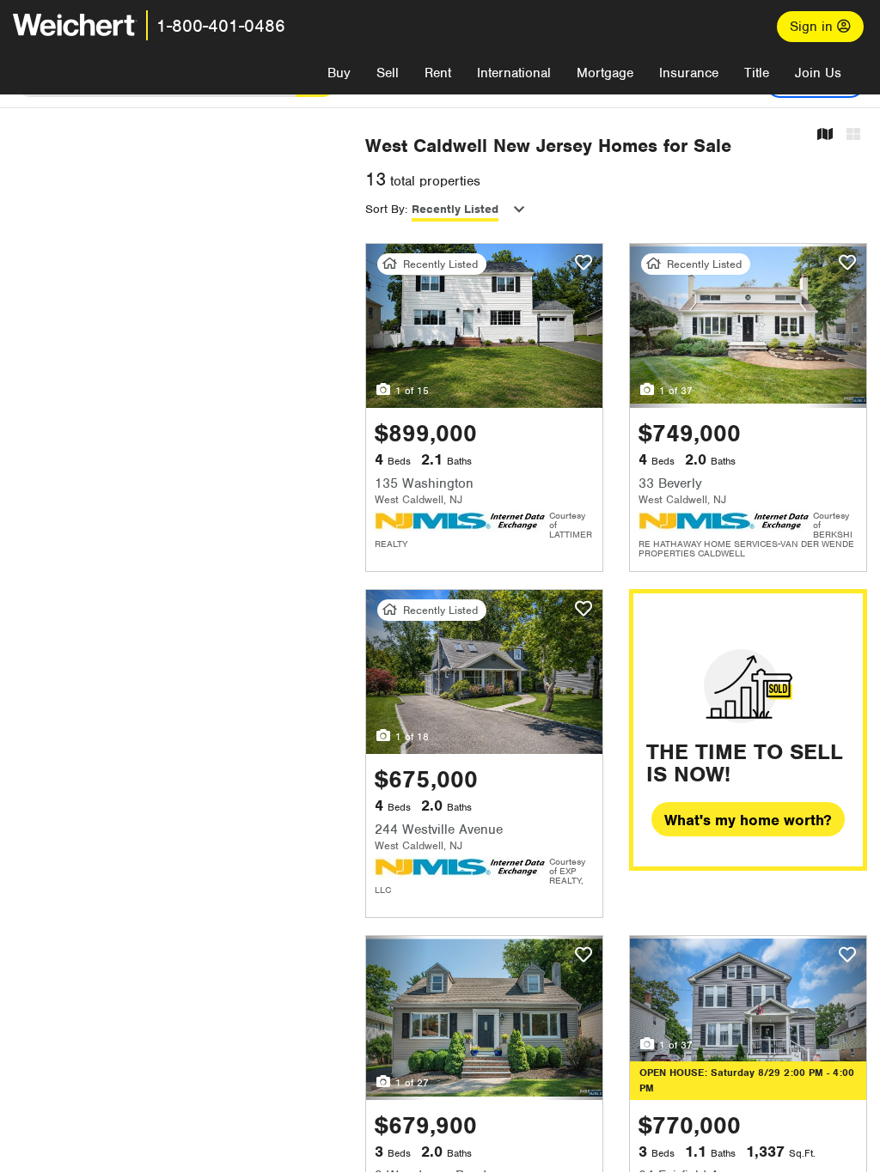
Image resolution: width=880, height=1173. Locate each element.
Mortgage (605, 73)
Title (756, 73)
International (514, 73)
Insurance (688, 73)
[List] (853, 135)
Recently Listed (455, 209)
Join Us (818, 73)
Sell (387, 73)
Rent (438, 73)
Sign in (813, 26)
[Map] (825, 135)
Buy (339, 73)
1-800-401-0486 (220, 26)
